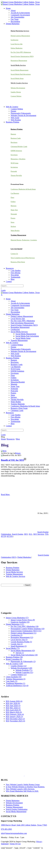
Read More (5, 494)
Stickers (13, 226)
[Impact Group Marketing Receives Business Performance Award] (32, 775)
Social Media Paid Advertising (21, 74)
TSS (46, 534)
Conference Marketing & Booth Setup (23, 189)
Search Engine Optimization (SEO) (22, 56)
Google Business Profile (21, 642)
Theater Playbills (16, 175)
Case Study (11, 681)
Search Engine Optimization (16, 809)
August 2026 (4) (16, 701)
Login (3, 290)
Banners (13, 134)
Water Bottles (15, 230)
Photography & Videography (23, 661)
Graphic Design (16, 92)
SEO (26, 534)
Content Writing (16, 96)
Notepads (14, 214)
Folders (13, 201)
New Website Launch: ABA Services (20, 789)
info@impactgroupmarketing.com (14, 833)
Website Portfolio (24, 670)
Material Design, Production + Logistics (24, 240)
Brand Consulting (14, 659)
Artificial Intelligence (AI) (17, 685)
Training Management (14, 574)
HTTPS (10, 536)
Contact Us (14, 254)
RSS (7, 701)
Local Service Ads (16, 44)
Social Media (13, 648)
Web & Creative (14, 664)
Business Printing (12, 568)
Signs (12, 222)
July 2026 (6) (15, 703)
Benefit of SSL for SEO (12, 460)
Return (18, 453)
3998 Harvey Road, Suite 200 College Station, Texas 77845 (24, 825)
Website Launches (24, 672)
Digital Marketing (24, 557)
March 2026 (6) (16, 712)
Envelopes (14, 155)
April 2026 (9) (15, 710)
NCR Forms (14, 163)
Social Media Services (14, 572)
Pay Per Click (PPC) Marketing (21, 52)
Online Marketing (16, 48)
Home (3, 439)
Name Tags (14, 210)
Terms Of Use (15, 844)
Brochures (14, 142)
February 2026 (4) (17, 714)
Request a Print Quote (18, 262)
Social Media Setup (17, 78)
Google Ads (17, 644)
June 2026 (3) (15, 706)
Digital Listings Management (20, 36)
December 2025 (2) (17, 719)
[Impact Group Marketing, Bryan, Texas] (22, 756)
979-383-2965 (6, 829)
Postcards (14, 171)
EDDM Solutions (16, 151)
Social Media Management (19, 70)
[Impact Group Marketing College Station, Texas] (20, 2)
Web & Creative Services (15, 576)
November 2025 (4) (17, 721)
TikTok (20, 653)
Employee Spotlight (20, 622)
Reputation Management (19, 60)
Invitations (14, 167)
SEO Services (38, 534)
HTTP (3, 536)
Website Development (18, 88)
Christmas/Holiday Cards (19, 146)
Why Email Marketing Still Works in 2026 (22, 791)
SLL (30, 534)
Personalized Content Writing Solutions (27, 629)
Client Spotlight (13, 677)
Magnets (13, 206)
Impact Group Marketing (17, 618)
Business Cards (16, 138)
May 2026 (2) (15, 708)
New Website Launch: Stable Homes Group (23, 784)
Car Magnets (15, 193)
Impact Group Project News (23, 620)
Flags (12, 197)
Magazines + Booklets (18, 159)
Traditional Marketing (15, 683)
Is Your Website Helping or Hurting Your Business (25, 787)
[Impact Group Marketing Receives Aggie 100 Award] (19, 775)
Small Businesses (19, 646)
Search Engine (17, 534)
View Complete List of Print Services (23, 258)
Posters (13, 218)
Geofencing (14, 40)
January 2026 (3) (16, 717)
